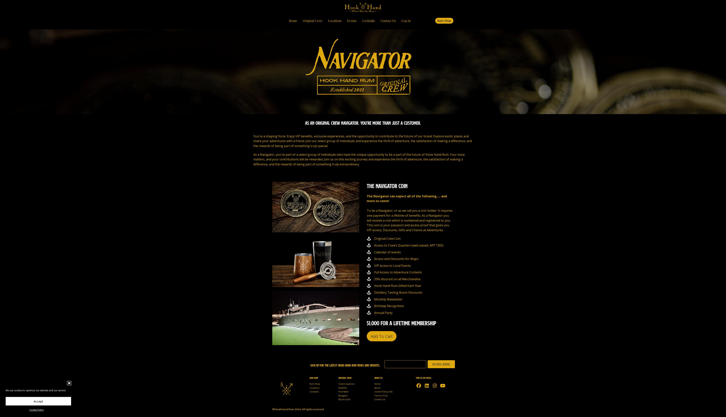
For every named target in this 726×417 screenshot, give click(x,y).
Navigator (343, 395)
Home (293, 21)
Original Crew (312, 21)
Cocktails (368, 21)
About (377, 387)
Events (351, 21)
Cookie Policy (36, 410)
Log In (406, 21)
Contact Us (388, 21)
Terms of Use (381, 395)
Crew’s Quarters (346, 383)
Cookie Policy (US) (383, 391)
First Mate (343, 391)
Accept (38, 401)
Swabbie (342, 387)
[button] (69, 383)
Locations (334, 21)
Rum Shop (315, 383)
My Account (344, 399)
